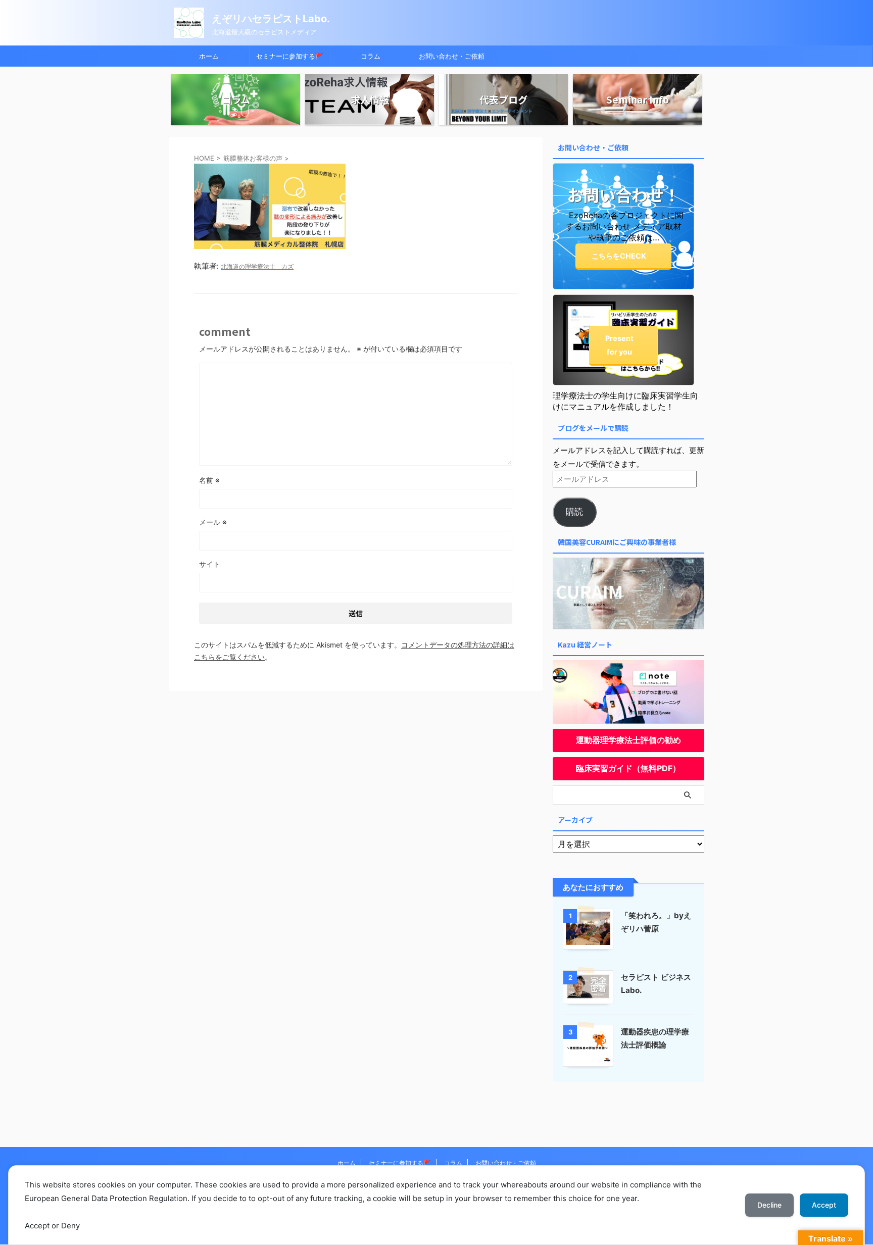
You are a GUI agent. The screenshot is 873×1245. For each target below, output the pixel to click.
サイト (209, 564)
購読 (574, 512)
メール (213, 522)
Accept (824, 1205)
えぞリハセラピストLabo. (271, 19)
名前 (209, 480)
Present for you (619, 345)
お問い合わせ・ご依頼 (451, 56)
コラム (370, 56)
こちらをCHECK (619, 256)
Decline (769, 1205)
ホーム (209, 56)
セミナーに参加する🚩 (289, 56)
